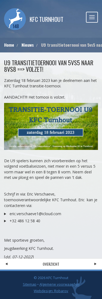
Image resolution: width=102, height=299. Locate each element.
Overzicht (51, 264)
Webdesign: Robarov (51, 290)
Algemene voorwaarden (59, 284)
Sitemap (29, 284)
